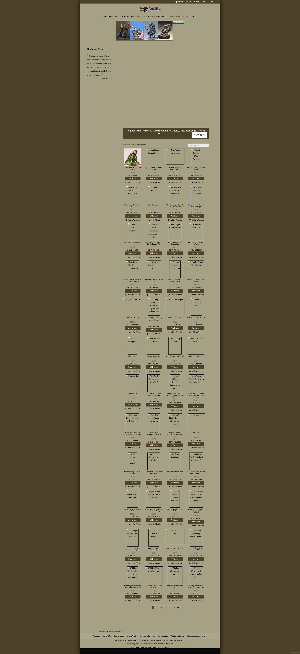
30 (171, 607)
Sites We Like (132, 636)
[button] (132, 182)
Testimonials (163, 636)
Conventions (119, 636)
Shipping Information (196, 636)
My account (179, 2)
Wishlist (188, 2)
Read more (132, 253)
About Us (190, 17)
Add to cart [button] (132, 178)
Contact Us (107, 636)
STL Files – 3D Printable (154, 17)
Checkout (196, 2)
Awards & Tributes (147, 636)
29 (167, 607)
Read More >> (106, 78)
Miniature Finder (176, 17)
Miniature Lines (110, 17)
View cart (199, 134)
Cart (203, 2)
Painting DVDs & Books (131, 17)
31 (174, 607)
